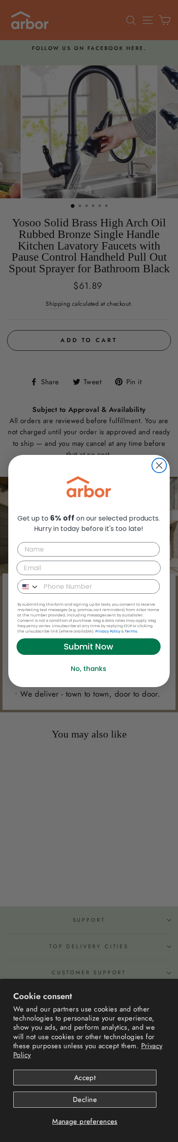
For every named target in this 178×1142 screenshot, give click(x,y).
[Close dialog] (159, 465)
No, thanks (88, 668)
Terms (131, 631)
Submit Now (88, 646)
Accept (85, 1078)
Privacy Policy (107, 631)
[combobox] (28, 586)
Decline (85, 1099)
